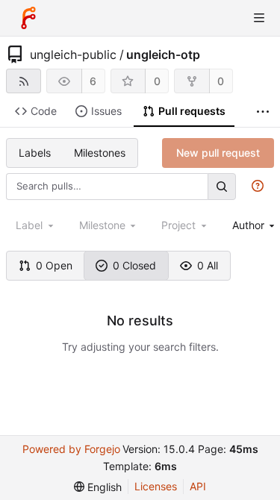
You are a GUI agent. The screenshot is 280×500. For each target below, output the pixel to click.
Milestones (99, 152)
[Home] (28, 17)
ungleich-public (73, 54)
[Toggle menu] (259, 17)
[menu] (98, 487)
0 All (207, 265)
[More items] (263, 111)
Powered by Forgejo (71, 449)
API (198, 486)
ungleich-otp (163, 54)
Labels (35, 152)
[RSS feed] (23, 81)
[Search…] (222, 186)
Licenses (155, 486)
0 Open (54, 265)
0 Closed (134, 265)
